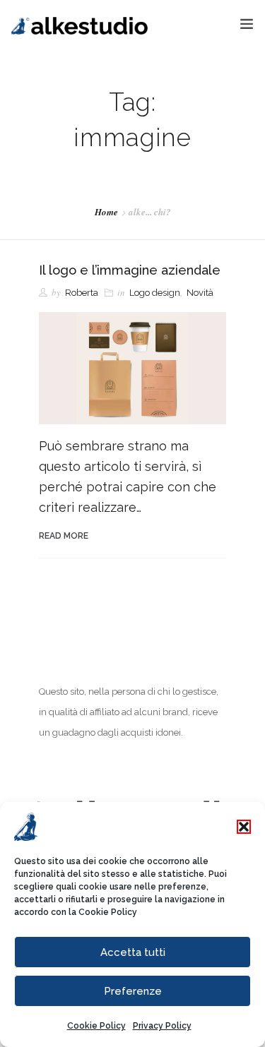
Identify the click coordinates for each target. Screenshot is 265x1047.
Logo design (154, 292)
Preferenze (133, 991)
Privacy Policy (162, 1026)
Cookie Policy (107, 912)
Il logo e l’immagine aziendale (129, 270)
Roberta (81, 292)
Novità (200, 292)
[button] (244, 827)
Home (106, 211)
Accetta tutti (132, 952)
